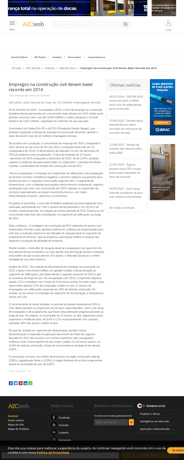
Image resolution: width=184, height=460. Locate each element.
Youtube (64, 425)
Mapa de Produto (18, 429)
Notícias (50, 68)
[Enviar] (131, 422)
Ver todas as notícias (121, 207)
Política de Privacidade (53, 452)
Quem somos (16, 420)
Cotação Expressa (96, 57)
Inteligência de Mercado (154, 421)
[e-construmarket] (151, 405)
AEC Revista (40, 57)
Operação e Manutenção (155, 429)
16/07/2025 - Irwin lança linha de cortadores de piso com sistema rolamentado (126, 192)
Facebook (64, 417)
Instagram (65, 440)
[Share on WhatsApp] (30, 384)
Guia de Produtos (19, 57)
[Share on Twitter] (16, 384)
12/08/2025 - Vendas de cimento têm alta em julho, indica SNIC (125, 148)
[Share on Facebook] (11, 384)
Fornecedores (74, 57)
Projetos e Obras (150, 414)
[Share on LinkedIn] (25, 384)
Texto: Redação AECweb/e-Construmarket (29, 95)
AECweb (16, 68)
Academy (56, 57)
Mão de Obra (68, 68)
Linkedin (64, 432)
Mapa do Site (16, 424)
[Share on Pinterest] (21, 384)
